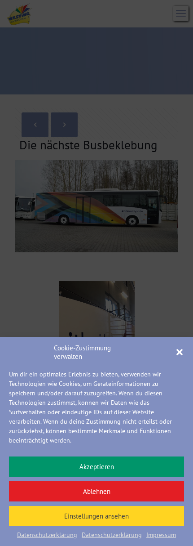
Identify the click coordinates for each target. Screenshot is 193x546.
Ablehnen (96, 491)
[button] (179, 352)
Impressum (161, 535)
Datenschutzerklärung (47, 535)
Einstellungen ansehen (96, 516)
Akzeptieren (96, 466)
